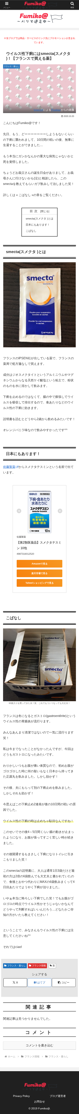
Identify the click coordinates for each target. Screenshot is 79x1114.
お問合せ (39, 1101)
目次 (34, 211)
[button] (64, 982)
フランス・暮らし (16, 965)
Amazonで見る (40, 563)
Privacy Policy (21, 1095)
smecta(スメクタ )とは (39, 218)
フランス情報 (39, 965)
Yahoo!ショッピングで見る (40, 583)
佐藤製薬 (9, 466)
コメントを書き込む (39, 1045)
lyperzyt (38, 109)
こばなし (31, 230)
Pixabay (56, 109)
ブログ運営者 (58, 1095)
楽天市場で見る (39, 573)
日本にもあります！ (38, 224)
